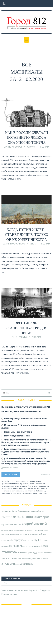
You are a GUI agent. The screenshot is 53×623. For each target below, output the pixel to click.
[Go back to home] (26, 21)
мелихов (39, 530)
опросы (27, 534)
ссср (45, 546)
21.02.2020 (44, 147)
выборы (39, 511)
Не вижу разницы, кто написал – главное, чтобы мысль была (24, 420)
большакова (30, 511)
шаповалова (13, 558)
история (43, 517)
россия (5, 546)
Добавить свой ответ (9, 468)
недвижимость (14, 534)
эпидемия (8, 563)
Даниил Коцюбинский (14, 244)
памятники (6, 540)
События (23, 337)
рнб (46, 540)
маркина (23, 530)
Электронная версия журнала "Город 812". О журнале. (25, 590)
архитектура (6, 511)
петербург (17, 540)
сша (18, 552)
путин (39, 540)
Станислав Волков (13, 147)
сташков (8, 552)
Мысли (33, 244)
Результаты (45, 475)
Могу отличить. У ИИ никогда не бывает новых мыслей (23, 426)
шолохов (25, 559)
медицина (30, 530)
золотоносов (27, 517)
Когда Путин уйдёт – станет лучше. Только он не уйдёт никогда (26, 235)
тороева (24, 553)
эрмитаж (27, 563)
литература (6, 530)
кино (13, 524)
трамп (30, 553)
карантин (5, 525)
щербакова (44, 559)
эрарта (18, 564)
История (31, 147)
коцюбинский (34, 524)
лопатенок (15, 530)
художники (39, 553)
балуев (14, 511)
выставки (8, 517)
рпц (23, 546)
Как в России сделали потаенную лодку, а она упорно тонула (26, 137)
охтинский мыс (39, 534)
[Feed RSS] (3, 3)
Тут (6, 583)
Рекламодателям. (9, 594)
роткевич (15, 546)
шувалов (34, 558)
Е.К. (13, 337)
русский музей (34, 546)
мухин (4, 534)
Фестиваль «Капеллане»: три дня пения (26, 328)
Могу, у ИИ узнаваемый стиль (17, 436)
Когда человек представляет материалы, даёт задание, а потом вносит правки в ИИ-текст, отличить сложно (25, 452)
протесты (28, 540)
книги (18, 525)
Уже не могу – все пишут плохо (18, 432)
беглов (21, 511)
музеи (46, 530)
